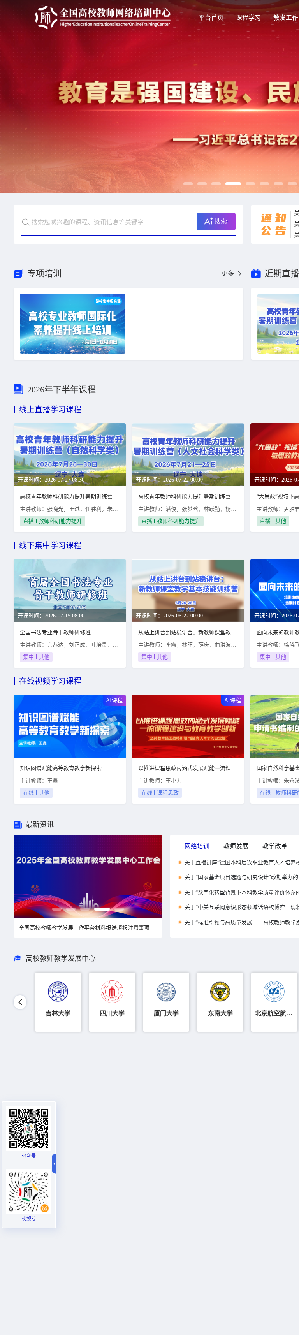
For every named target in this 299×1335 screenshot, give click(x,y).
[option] (88, 876)
